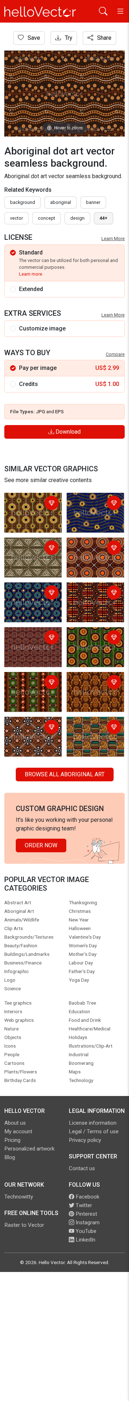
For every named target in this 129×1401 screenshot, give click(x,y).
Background (22, 202)
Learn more (30, 274)
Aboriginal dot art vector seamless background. (28, 508)
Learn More (113, 238)
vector (16, 218)
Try (67, 37)
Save (33, 37)
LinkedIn (84, 1239)
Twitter (83, 1205)
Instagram (87, 1222)
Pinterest (85, 1214)
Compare (115, 354)
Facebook (86, 1196)
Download (67, 431)
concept (46, 218)
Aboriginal (60, 202)
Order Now (41, 845)
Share (103, 37)
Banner (93, 202)
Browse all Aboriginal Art (65, 774)
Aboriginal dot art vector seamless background (28, 553)
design (77, 218)
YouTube (85, 1231)
